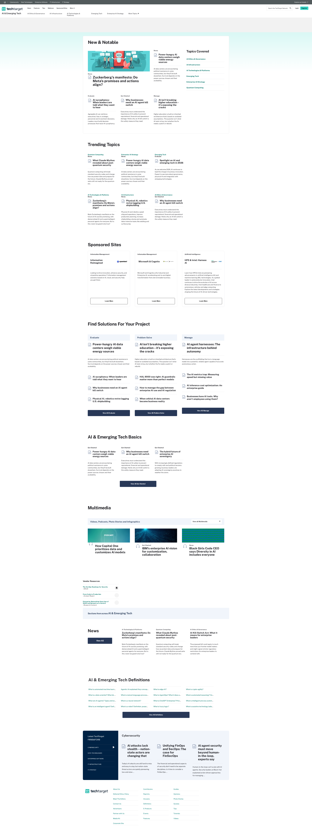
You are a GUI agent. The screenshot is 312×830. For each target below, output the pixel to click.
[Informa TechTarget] (5, 2)
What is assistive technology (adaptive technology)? (206, 706)
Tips (43, 8)
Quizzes (176, 804)
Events (145, 813)
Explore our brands (300, 2)
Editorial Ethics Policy (121, 794)
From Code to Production (92, 594)
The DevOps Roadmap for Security (95, 587)
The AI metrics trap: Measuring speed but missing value (203, 375)
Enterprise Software (41, 2)
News (29, 8)
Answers (146, 799)
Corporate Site (118, 823)
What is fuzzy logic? (161, 706)
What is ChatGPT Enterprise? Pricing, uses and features (174, 701)
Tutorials (177, 813)
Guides (176, 789)
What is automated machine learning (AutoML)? (106, 689)
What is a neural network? (131, 701)
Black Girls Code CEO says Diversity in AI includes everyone (204, 551)
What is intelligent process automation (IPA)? (203, 701)
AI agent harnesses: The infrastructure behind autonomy (203, 347)
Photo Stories (178, 799)
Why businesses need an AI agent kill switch (137, 102)
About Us (116, 789)
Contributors (148, 789)
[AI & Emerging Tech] (12, 5)
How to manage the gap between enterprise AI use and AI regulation (158, 389)
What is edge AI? (159, 689)
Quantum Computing (95, 155)
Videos (176, 818)
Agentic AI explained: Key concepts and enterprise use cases (144, 689)
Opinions (177, 794)
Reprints (146, 794)
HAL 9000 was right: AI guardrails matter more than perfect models (157, 378)
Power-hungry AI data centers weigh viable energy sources (169, 58)
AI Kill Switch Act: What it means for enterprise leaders (203, 635)
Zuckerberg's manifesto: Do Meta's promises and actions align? (116, 81)
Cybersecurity (14, 2)
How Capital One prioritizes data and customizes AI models (110, 549)
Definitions (147, 804)
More (71, 8)
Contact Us (117, 804)
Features (37, 8)
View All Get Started (138, 484)
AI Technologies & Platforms (73, 14)
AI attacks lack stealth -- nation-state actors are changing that (138, 750)
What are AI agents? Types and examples (104, 701)
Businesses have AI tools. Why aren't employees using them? (202, 397)
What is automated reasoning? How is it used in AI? (205, 695)
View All (100, 641)
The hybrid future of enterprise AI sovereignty (170, 453)
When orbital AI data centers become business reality (155, 400)
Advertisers (117, 809)
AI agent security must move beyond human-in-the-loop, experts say (210, 752)
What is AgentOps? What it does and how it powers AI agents (177, 695)
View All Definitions (156, 715)
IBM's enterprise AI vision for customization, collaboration (159, 551)
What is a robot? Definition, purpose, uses (137, 706)
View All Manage (203, 411)
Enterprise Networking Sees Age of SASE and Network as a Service (96, 602)
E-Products (147, 809)
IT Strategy (65, 2)
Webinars (51, 8)
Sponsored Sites (62, 8)
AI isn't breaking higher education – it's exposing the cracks (169, 104)
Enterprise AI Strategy (115, 13)
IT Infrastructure (55, 2)
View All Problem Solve (156, 413)
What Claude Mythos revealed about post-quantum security (104, 162)
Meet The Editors (119, 799)
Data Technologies (27, 2)
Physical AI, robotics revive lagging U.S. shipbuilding (136, 203)
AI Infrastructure (56, 13)
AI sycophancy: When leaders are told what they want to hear (104, 104)
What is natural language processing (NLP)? (138, 695)
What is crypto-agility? (194, 689)
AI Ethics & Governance (36, 13)
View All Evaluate (109, 413)
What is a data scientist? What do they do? (104, 695)
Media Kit (116, 818)
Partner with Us (118, 813)
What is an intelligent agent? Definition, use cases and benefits (112, 706)
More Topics (132, 13)
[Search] (290, 8)
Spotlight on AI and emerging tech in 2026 (171, 161)
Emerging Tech (96, 13)
